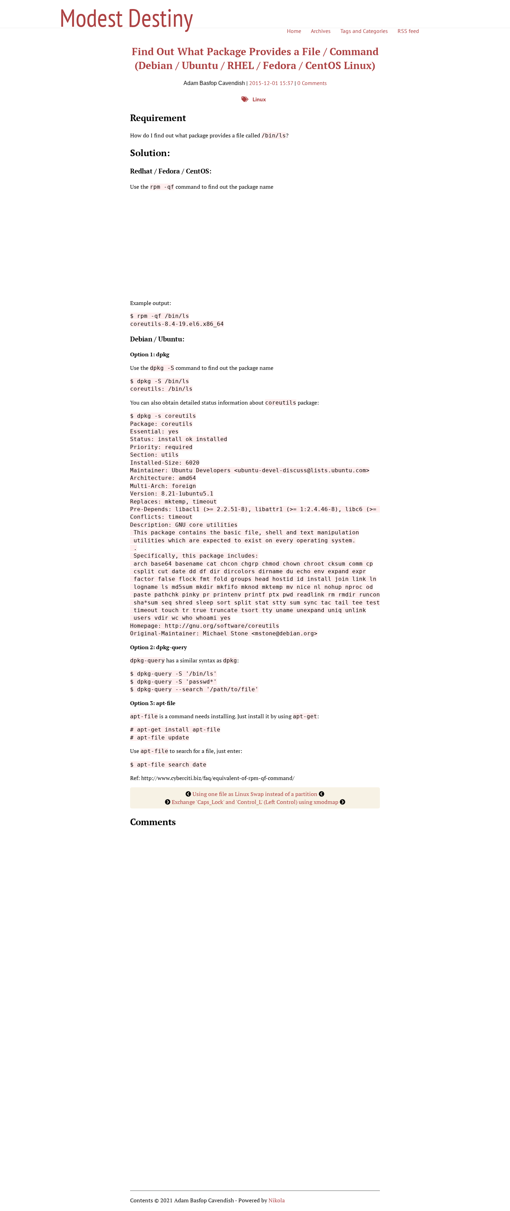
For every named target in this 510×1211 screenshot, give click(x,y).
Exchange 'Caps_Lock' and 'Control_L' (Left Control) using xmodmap (255, 802)
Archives (321, 30)
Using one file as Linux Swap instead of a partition (255, 794)
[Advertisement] (255, 245)
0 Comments (312, 82)
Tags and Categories (364, 30)
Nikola (277, 1200)
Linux (259, 99)
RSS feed (408, 30)
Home (294, 30)
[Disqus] (255, 922)
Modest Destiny (126, 17)
